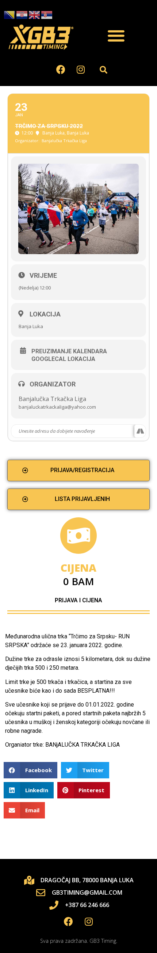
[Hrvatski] (22, 14)
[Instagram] (81, 70)
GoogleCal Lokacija (63, 359)
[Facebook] (60, 70)
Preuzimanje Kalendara (69, 351)
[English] (34, 14)
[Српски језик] (47, 14)
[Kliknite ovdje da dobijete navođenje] (140, 431)
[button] (116, 36)
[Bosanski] (10, 14)
